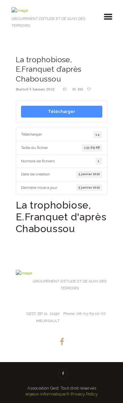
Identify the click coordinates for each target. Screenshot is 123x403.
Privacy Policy (84, 394)
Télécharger (61, 111)
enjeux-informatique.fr (48, 394)
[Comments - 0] (65, 89)
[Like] (89, 89)
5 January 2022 (42, 89)
